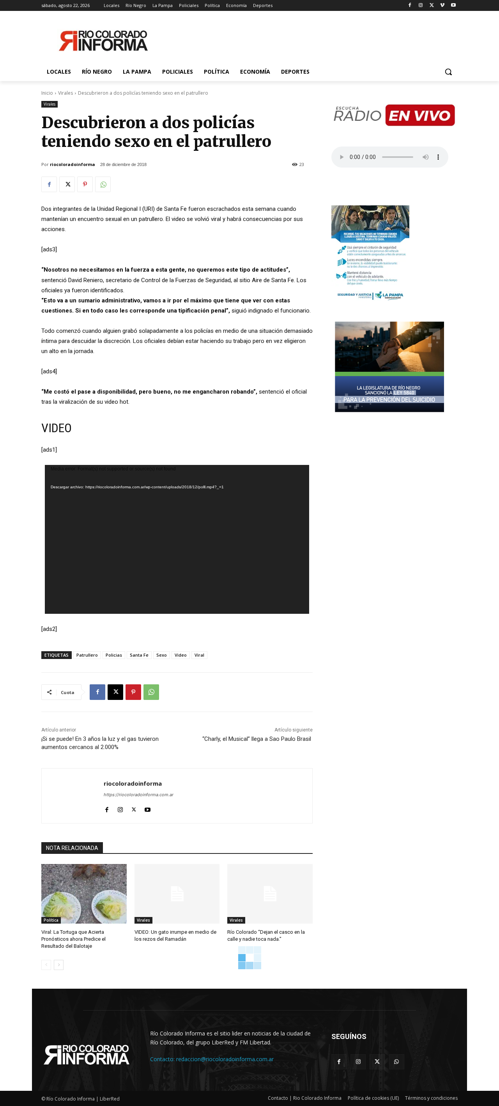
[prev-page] (46, 965)
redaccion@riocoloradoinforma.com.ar (225, 1059)
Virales (65, 93)
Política (51, 920)
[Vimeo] (442, 5)
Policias (114, 655)
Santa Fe (139, 655)
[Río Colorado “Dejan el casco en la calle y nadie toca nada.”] (270, 894)
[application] (177, 539)
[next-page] (59, 965)
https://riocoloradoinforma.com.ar (138, 794)
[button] (448, 71)
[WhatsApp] (103, 184)
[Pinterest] (85, 184)
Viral (199, 655)
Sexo (161, 655)
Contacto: (163, 1059)
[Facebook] (409, 5)
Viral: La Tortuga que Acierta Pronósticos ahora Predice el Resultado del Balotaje (73, 939)
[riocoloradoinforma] (73, 796)
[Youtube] (453, 5)
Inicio (47, 93)
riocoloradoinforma (72, 164)
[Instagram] (420, 5)
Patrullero (87, 655)
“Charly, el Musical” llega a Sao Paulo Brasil (257, 738)
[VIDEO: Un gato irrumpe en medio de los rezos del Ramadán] (177, 894)
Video (181, 655)
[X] (431, 5)
